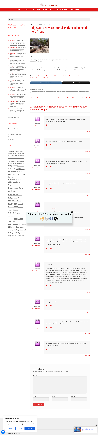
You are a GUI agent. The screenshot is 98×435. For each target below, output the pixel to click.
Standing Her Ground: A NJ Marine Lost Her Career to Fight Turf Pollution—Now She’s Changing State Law (17, 43)
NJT (17, 161)
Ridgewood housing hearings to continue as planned (45, 98)
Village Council (20, 230)
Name (34, 396)
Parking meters (49, 91)
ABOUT (27, 10)
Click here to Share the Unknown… (16, 128)
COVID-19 (10, 158)
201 (36, 91)
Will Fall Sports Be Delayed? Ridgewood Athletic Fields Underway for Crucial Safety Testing (17, 82)
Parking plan (56, 91)
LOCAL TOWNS (62, 10)
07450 (33, 91)
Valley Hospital (11, 230)
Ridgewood (62, 91)
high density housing (21, 159)
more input (42, 91)
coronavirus (20, 156)
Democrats (19, 158)
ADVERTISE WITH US (15, 137)
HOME (19, 10)
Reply (86, 131)
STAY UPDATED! (48, 10)
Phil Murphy (19, 163)
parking (15, 163)
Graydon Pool (14, 159)
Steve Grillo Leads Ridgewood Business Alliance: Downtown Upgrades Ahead (18, 49)
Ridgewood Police (15, 198)
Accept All (30, 428)
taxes (18, 227)
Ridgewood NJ (82, 91)
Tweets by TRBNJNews (13, 117)
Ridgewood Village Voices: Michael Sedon (77, 98)
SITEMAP (12, 139)
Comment (36, 375)
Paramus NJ (10, 163)
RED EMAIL (36, 10)
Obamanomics (21, 161)
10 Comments (51, 24)
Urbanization (22, 227)
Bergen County (19, 151)
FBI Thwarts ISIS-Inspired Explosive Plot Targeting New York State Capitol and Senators (18, 75)
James (45, 24)
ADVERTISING (75, 10)
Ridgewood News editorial (72, 91)
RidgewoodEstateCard (15, 179)
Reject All (20, 428)
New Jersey (13, 161)
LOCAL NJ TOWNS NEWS (15, 134)
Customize (10, 428)
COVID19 (14, 158)
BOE (13, 155)
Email (53, 396)
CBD (38, 91)
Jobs (9, 161)
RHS (23, 163)
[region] (20, 424)
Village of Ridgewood (16, 233)
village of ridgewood (39, 89)
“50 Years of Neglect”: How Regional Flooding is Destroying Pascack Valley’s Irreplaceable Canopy (18, 68)
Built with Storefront (13, 433)
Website (73, 396)
